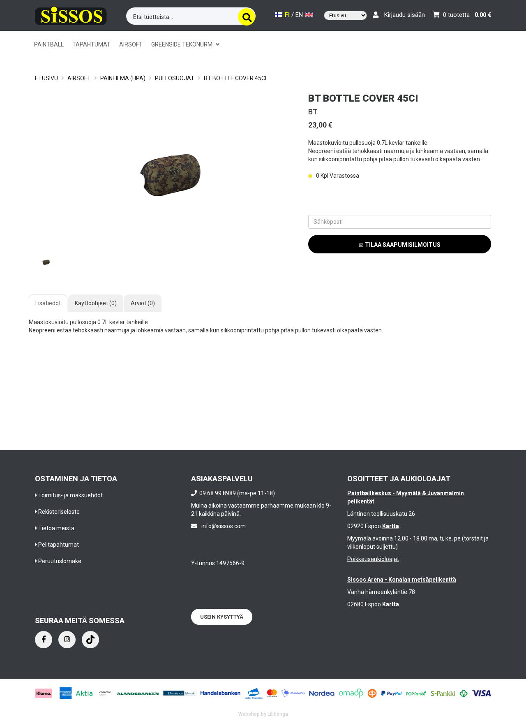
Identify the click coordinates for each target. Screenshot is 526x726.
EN (300, 15)
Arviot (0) (143, 303)
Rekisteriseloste (59, 511)
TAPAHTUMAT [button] (91, 44)
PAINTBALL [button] (49, 44)
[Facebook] (43, 639)
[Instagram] (67, 639)
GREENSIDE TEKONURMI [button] (183, 44)
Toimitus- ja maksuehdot (70, 495)
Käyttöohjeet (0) (96, 303)
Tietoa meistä (56, 528)
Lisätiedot (48, 303)
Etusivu (46, 78)
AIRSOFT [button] (131, 44)
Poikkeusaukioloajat (373, 559)
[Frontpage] (71, 14)
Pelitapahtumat (58, 544)
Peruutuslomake (59, 561)
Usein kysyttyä (221, 617)
